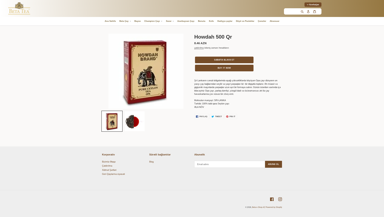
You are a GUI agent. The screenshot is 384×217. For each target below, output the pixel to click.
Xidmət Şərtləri (109, 170)
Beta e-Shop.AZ (258, 207)
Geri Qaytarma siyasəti (113, 174)
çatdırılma (199, 48)
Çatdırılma (107, 165)
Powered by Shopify (274, 207)
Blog (151, 161)
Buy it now (224, 68)
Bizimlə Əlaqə (109, 161)
